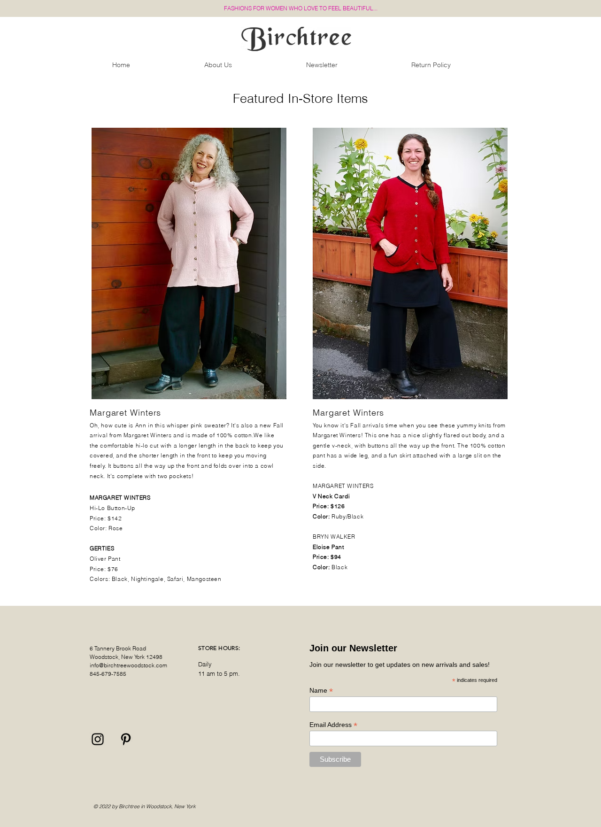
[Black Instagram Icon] (98, 739)
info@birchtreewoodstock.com (128, 665)
